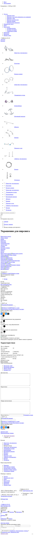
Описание (3, 259)
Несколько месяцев (9, 367)
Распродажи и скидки (10, 468)
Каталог (3, 39)
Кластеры (17, 63)
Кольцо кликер (18, 74)
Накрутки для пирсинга (20, 53)
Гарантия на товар (12, 31)
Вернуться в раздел (6, 253)
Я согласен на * (15, 530)
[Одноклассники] (4, 314)
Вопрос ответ (7, 35)
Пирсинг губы (11, 18)
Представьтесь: (5, 415)
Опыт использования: (6, 363)
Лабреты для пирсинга (20, 158)
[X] (8, 314)
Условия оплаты (11, 28)
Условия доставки (12, 29)
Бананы (16, 137)
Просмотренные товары (7, 433)
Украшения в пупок (19, 95)
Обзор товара (4, 255)
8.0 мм (5, 279)
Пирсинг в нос (18, 148)
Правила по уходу (9, 24)
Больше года (7, 370)
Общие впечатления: (6, 401)
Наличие (3, 266)
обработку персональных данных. (19, 530)
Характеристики (5, 260)
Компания (6, 32)
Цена (5, 25)
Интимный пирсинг (19, 116)
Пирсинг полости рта (13, 19)
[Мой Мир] (6, 314)
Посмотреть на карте (6, 496)
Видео (2, 269)
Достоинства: (4, 372)
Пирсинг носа (11, 15)
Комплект (3, 257)
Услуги (6, 14)
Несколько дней (8, 365)
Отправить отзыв (28, 415)
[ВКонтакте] (2, 314)
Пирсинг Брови (11, 21)
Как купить (7, 27)
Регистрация (7, 3)
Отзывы (3, 263)
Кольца (16, 169)
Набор (2, 256)
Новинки (6, 465)
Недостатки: (4, 386)
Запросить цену (14, 532)
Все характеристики (6, 284)
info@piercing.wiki (28, 490)
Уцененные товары (9, 471)
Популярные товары (9, 466)
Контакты (6, 34)
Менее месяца (7, 368)
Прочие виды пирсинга (13, 22)
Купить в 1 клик (15, 307)
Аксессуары (4, 262)
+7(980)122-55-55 (5, 504)
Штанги (16, 127)
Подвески (17, 180)
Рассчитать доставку (18, 309)
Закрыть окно (4, 431)
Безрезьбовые (18, 105)
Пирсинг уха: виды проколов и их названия (19, 17)
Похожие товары (5, 265)
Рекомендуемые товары (10, 469)
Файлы (2, 267)
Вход (5, 2)
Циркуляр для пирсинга (20, 84)
